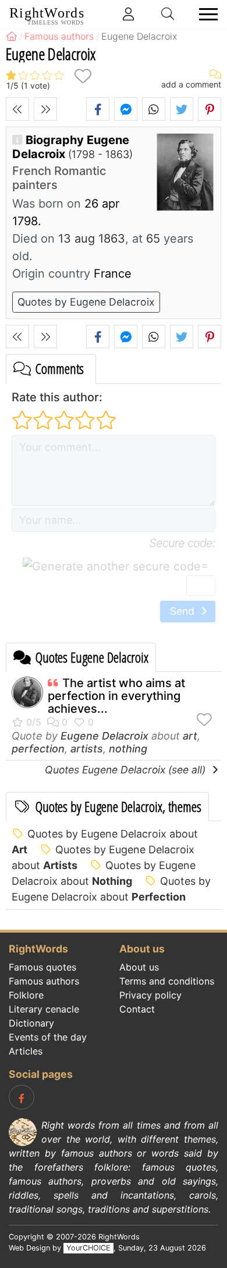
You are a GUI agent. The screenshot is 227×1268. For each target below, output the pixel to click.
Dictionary (31, 1023)
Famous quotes (42, 967)
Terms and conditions (166, 981)
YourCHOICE (88, 1248)
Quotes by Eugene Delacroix (86, 302)
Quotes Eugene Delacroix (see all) (126, 769)
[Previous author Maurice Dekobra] (17, 109)
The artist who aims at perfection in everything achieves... (116, 696)
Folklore (26, 995)
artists (86, 748)
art (190, 736)
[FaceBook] (21, 1097)
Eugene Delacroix (104, 736)
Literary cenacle (44, 1009)
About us (139, 967)
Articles (25, 1051)
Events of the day (48, 1037)
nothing (128, 748)
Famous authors (44, 981)
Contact (137, 1009)
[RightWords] (11, 36)
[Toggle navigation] (205, 14)
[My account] (129, 14)
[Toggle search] (168, 14)
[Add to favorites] (83, 76)
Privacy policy (150, 995)
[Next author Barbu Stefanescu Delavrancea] (45, 109)
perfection (38, 748)
